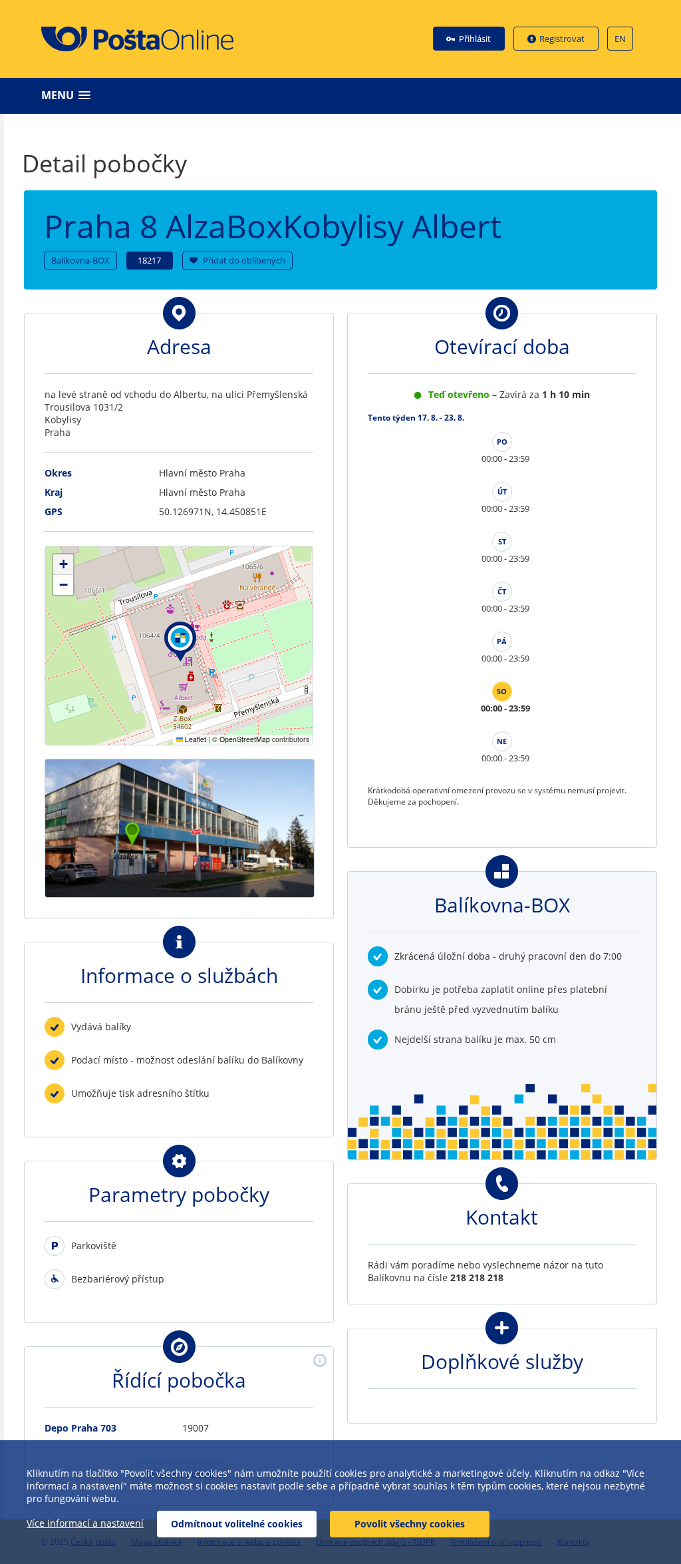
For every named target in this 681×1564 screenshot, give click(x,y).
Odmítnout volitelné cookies (237, 1523)
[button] (344, 95)
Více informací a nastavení (85, 1523)
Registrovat (562, 39)
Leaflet (194, 739)
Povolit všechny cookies (409, 1523)
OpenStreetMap (244, 739)
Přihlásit (475, 39)
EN (620, 39)
